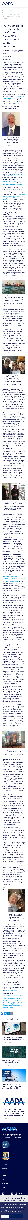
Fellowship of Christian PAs (10, 578)
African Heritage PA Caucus (10, 576)
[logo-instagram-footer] (16, 1193)
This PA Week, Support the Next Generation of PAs (12, 1062)
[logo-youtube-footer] (20, 1193)
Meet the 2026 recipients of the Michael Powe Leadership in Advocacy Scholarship (14, 1086)
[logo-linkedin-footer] (12, 1193)
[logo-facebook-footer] (3, 1193)
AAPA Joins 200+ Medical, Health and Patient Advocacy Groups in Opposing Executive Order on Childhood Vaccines (13, 1112)
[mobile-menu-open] (24, 3)
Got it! (5, 1216)
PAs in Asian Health (13, 582)
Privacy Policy (15, 1211)
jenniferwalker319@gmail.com (12, 990)
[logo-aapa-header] (8, 3)
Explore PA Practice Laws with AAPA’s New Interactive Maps (13, 1038)
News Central (10, 10)
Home (3, 10)
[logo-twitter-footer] (7, 1193)
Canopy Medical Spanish (17, 785)
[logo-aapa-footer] (9, 1129)
